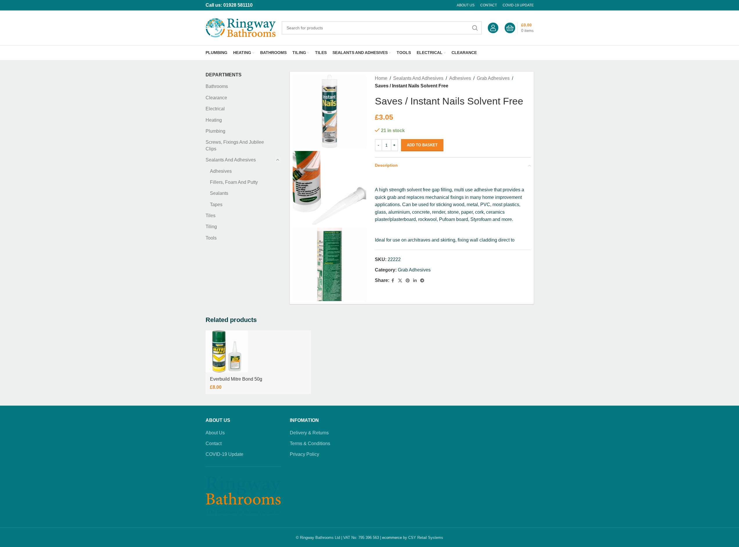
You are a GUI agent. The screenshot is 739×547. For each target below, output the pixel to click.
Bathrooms (217, 86)
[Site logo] (241, 27)
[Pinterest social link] (407, 281)
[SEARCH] (475, 28)
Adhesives (221, 171)
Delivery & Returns (309, 432)
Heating (214, 120)
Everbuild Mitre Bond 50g (236, 379)
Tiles (210, 215)
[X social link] (400, 281)
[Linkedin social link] (414, 281)
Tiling (211, 226)
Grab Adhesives (493, 78)
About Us (215, 432)
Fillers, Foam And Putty (234, 182)
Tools (211, 237)
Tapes (216, 204)
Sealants (219, 193)
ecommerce (392, 537)
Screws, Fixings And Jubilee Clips (235, 145)
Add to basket (422, 145)
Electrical (215, 108)
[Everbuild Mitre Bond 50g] (227, 351)
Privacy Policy (304, 454)
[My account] (493, 28)
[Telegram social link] (422, 281)
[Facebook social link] (392, 281)
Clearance (216, 97)
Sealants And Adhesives (231, 159)
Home (381, 78)
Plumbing (215, 131)
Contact (214, 443)
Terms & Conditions (310, 443)
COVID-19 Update (224, 454)
